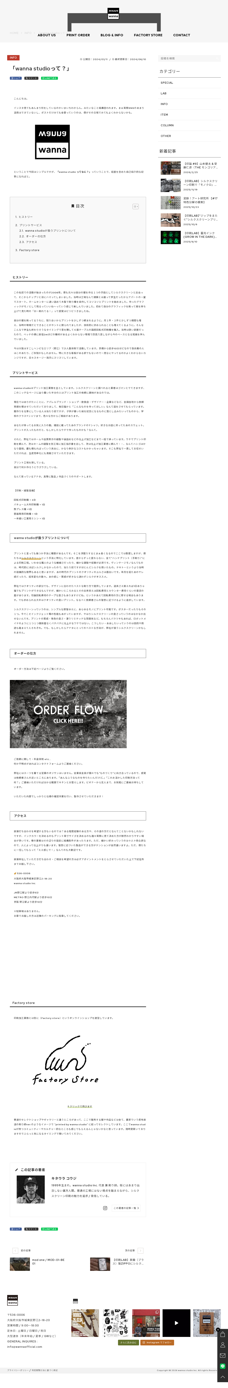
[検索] (217, 58)
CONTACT (181, 35)
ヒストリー (26, 217)
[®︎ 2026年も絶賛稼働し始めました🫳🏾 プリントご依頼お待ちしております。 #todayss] (207, 1323)
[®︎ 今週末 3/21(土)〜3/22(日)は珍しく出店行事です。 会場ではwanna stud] (115, 1323)
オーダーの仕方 (36, 236)
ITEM (164, 114)
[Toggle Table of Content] (134, 206)
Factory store (29, 250)
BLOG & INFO (112, 35)
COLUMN (167, 125)
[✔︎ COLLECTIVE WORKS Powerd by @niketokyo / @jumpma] (85, 1323)
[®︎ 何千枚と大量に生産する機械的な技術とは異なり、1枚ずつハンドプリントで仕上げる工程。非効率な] (176, 1323)
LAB (164, 93)
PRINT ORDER (78, 35)
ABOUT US (47, 35)
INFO (13, 57)
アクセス (31, 242)
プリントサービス (30, 225)
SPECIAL (167, 83)
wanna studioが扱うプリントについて (50, 230)
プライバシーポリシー (18, 1370)
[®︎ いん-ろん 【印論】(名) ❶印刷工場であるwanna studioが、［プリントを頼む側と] (146, 1323)
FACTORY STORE (148, 35)
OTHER (166, 136)
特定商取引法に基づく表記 (45, 1370)
